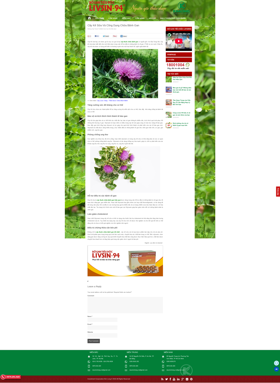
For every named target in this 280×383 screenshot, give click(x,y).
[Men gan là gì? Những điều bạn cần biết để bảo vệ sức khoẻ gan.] (169, 92)
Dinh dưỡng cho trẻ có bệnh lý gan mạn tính (180, 124)
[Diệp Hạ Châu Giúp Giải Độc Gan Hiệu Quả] (169, 82)
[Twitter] (166, 379)
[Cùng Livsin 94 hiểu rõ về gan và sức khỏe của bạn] (169, 117)
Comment (91, 296)
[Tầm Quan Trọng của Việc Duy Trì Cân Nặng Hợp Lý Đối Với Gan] (169, 105)
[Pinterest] (191, 379)
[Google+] (182, 379)
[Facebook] (170, 379)
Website (90, 332)
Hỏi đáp (152, 18)
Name (89, 316)
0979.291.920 (13, 377)
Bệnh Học (126, 18)
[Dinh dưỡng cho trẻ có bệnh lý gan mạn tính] (169, 128)
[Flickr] (187, 379)
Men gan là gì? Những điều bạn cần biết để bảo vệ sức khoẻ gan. (182, 90)
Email (89, 324)
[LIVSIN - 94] (89, 19)
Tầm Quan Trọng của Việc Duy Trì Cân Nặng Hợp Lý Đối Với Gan (181, 102)
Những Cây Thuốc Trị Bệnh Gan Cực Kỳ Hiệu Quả (102, 29)
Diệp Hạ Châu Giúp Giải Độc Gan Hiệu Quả (182, 78)
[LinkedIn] (178, 379)
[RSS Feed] (162, 379)
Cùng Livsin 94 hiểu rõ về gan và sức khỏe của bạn (181, 114)
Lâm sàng (113, 18)
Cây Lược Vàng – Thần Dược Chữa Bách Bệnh (112, 100)
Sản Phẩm (99, 18)
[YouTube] (174, 379)
